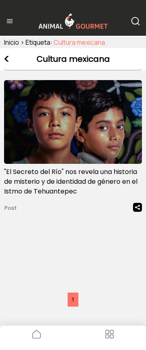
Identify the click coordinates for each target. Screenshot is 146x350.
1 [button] (73, 299)
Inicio (11, 42)
